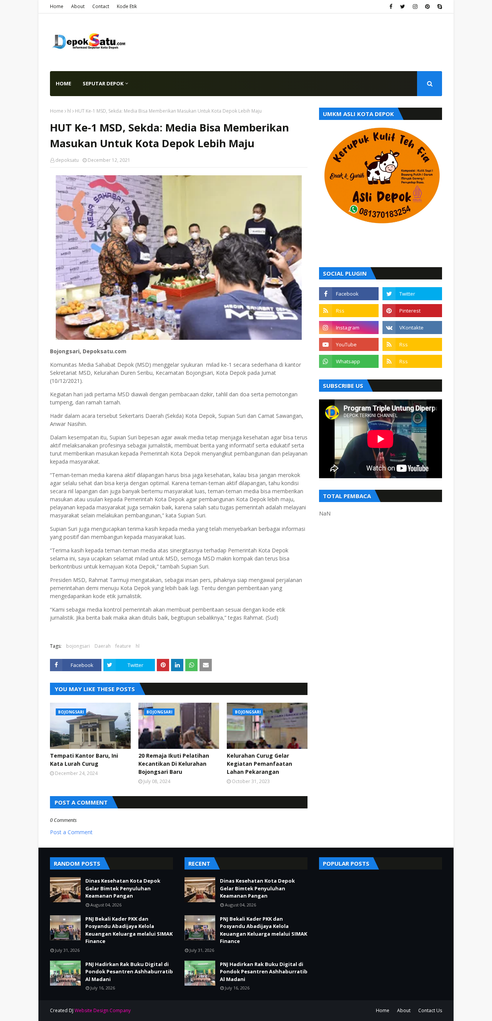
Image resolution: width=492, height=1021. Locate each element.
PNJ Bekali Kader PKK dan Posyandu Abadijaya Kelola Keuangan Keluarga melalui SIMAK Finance (129, 930)
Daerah (103, 646)
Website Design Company (103, 1010)
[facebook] (390, 6)
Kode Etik (127, 6)
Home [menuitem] (63, 83)
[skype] (438, 6)
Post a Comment (71, 832)
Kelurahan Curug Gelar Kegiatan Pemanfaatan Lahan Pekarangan (259, 763)
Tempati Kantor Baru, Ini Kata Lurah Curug (84, 759)
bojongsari (78, 646)
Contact (100, 6)
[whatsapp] (349, 361)
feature (123, 646)
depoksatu (67, 160)
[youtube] (349, 344)
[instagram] (415, 6)
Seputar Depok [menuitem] (103, 83)
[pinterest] (427, 6)
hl (69, 111)
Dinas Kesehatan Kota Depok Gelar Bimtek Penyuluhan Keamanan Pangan (122, 888)
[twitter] (402, 6)
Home (56, 6)
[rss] (349, 310)
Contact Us (430, 1010)
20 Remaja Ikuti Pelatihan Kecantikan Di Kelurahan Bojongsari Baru (173, 763)
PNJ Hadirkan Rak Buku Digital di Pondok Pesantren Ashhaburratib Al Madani (129, 972)
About (78, 6)
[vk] (412, 327)
